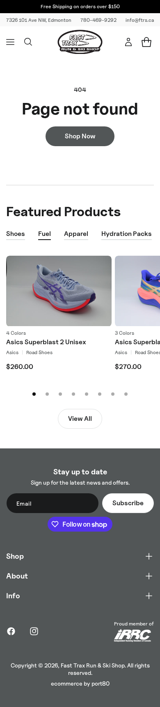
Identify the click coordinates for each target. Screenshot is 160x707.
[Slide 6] (99, 394)
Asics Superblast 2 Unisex (46, 342)
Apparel (76, 234)
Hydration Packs (126, 234)
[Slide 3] (60, 394)
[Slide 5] (86, 394)
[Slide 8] (126, 394)
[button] (10, 42)
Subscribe (128, 503)
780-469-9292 (98, 20)
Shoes (15, 234)
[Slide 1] (34, 394)
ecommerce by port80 (80, 683)
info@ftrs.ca (140, 20)
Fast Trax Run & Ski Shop (93, 665)
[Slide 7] (112, 394)
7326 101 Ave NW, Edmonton (38, 20)
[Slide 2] (47, 394)
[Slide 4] (73, 394)
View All (80, 418)
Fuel (44, 234)
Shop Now (80, 136)
